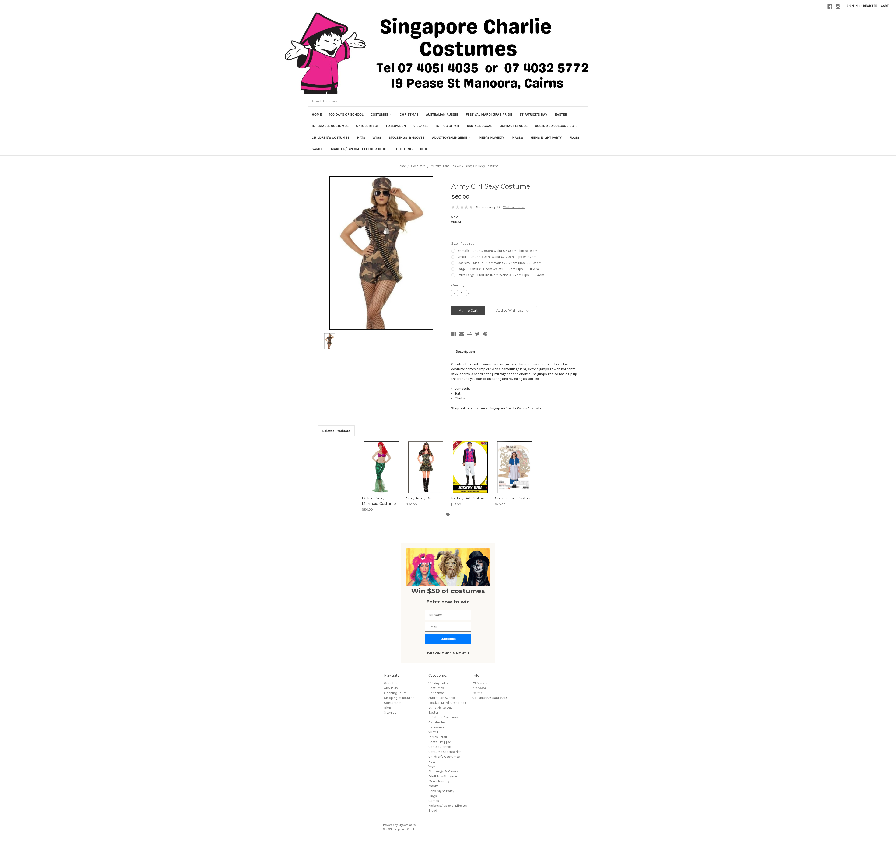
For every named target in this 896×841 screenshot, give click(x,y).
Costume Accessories (555, 126)
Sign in (852, 6)
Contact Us (392, 703)
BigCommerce (408, 825)
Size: (463, 243)
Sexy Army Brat (420, 498)
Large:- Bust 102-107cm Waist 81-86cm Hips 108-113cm (498, 269)
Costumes (380, 114)
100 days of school (346, 114)
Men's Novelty (491, 137)
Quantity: (458, 285)
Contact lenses (514, 126)
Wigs (377, 137)
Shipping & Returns (399, 698)
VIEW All (420, 126)
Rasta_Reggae (479, 126)
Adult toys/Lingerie (450, 137)
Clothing (404, 149)
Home (317, 114)
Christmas (409, 114)
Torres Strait (447, 126)
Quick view (381, 463)
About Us (391, 688)
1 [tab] (448, 514)
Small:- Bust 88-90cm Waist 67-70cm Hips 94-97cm (496, 257)
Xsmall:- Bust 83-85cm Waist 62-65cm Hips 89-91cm (497, 251)
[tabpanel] (381, 476)
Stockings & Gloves (407, 137)
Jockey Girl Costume (469, 498)
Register (870, 6)
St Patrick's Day (533, 114)
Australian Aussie (442, 114)
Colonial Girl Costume (514, 498)
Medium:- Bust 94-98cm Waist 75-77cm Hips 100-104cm (499, 263)
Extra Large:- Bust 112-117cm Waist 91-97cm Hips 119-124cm (500, 275)
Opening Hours (395, 693)
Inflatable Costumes (330, 126)
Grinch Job (392, 683)
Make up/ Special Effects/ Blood (360, 149)
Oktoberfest (367, 126)
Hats (361, 137)
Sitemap (390, 713)
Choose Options (381, 471)
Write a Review (514, 207)
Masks (517, 137)
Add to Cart (470, 471)
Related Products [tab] (336, 431)
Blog (424, 149)
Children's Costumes (331, 137)
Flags (574, 137)
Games (317, 149)
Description (465, 351)
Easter (561, 114)
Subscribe (448, 639)
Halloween (396, 126)
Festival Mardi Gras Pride (489, 114)
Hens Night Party (546, 137)
